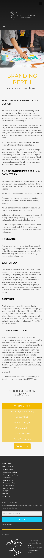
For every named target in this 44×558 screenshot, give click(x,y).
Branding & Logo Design (11, 475)
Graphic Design (8, 480)
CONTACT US (6, 496)
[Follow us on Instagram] (13, 534)
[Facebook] (3, 3)
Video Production (8, 488)
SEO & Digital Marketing (10, 472)
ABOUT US (5, 494)
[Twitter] (6, 3)
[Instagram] (12, 3)
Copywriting (7, 477)
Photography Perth (9, 483)
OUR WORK (5, 491)
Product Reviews (8, 485)
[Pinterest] (9, 3)
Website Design (8, 469)
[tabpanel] (22, 49)
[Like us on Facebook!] (10, 534)
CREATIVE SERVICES (8, 467)
